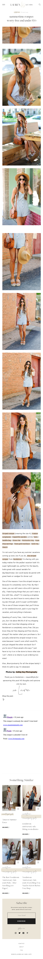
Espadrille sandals (19, 537)
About (21, 946)
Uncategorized (7, 814)
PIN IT (22, 77)
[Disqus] (21, 741)
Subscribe (21, 921)
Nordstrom (17, 559)
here (35, 537)
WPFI (30, 954)
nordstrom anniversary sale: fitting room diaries (30, 826)
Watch (5, 547)
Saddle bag (6, 540)
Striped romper (8, 533)
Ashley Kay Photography (26, 672)
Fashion (17, 12)
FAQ (21, 950)
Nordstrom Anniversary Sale (29, 816)
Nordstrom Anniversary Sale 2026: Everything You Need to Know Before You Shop (31, 882)
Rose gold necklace (22, 544)
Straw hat (16, 540)
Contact (21, 943)
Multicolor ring (28, 540)
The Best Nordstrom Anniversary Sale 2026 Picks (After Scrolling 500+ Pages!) (10, 882)
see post (5, 827)
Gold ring (35, 544)
